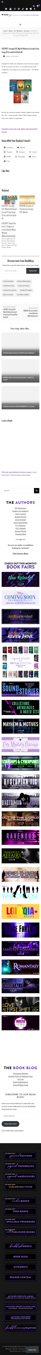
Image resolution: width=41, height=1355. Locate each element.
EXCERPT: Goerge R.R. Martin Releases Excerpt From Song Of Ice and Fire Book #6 (9, 212)
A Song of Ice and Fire (9, 290)
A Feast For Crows (8, 286)
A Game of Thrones (23, 286)
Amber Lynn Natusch (20, 511)
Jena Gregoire (20, 520)
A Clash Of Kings (8, 281)
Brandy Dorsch (20, 517)
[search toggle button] (34, 6)
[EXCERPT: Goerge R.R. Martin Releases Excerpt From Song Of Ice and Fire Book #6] (9, 200)
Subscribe (33, 271)
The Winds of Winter (23, 294)
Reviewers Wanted (20, 1074)
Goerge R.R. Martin (26, 290)
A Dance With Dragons (24, 281)
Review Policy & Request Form (20, 1076)
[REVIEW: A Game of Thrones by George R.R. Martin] (27, 200)
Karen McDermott (20, 523)
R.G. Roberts (21, 528)
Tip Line (20, 1079)
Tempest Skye (20, 534)
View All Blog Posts (20, 1085)
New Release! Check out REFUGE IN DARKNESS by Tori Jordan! (18, 406)
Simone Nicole (20, 531)
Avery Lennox (20, 514)
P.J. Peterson (20, 525)
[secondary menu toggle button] (2, 2)
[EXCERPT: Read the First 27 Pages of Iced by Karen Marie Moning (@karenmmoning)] (10, 236)
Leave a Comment (12, 56)
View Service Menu (20, 554)
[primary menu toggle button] (20, 24)
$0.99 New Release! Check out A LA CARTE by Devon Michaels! (18, 353)
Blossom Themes (12, 1349)
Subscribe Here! (10, 1124)
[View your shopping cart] (38, 6)
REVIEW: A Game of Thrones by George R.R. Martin (26, 209)
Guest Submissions (20, 1082)
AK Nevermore (20, 508)
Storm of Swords (8, 294)
